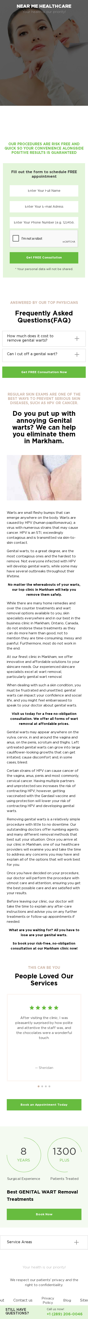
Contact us (22, 1300)
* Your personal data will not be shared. (44, 269)
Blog (67, 1300)
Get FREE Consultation (44, 257)
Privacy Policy (48, 1300)
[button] (38, 1086)
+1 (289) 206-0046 (65, 1314)
